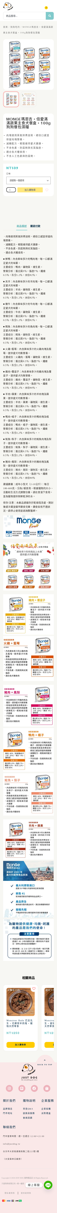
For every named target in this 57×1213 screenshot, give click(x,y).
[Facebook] (34, 1088)
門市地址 (8, 1113)
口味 (8, 174)
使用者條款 (26, 1193)
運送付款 (35, 226)
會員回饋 (27, 1118)
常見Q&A (28, 1109)
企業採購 (46, 1109)
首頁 (5, 27)
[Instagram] (9, 1088)
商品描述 (22, 226)
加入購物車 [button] (20, 1045)
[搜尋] (50, 16)
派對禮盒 (46, 1113)
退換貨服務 (29, 1113)
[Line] (21, 1088)
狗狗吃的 (15, 27)
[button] (51, 6)
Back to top (45, 1065)
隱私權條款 (10, 1193)
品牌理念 (8, 1109)
